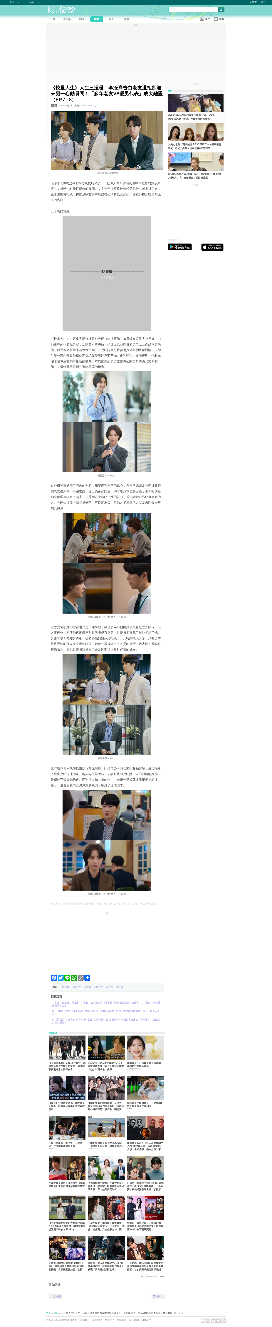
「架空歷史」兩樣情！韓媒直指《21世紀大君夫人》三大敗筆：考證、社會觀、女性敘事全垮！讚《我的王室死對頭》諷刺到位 (106, 1226)
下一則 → (158, 1296)
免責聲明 (109, 1320)
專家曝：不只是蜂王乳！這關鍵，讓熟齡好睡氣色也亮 (145, 1064)
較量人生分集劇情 (81, 987)
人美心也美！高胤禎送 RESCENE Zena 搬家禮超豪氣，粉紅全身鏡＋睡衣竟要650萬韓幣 (194, 146)
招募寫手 (146, 1320)
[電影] (112, 19)
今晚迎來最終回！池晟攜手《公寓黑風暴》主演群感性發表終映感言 (67, 1184)
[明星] (82, 19)
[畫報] (127, 19)
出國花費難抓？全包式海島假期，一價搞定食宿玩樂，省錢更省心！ (106, 1145)
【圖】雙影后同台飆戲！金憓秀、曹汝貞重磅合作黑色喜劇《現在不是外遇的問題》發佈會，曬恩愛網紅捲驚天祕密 (106, 1106)
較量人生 (98, 987)
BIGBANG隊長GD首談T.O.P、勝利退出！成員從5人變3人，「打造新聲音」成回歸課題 (194, 176)
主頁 (48, 1313)
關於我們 (97, 1320)
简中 (263, 2)
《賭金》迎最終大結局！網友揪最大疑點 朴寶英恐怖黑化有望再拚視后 (67, 1106)
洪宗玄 (109, 987)
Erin (90, 105)
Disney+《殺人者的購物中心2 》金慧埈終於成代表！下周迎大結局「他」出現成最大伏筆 (106, 1066)
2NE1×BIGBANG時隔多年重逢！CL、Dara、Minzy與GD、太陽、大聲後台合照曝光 (192, 117)
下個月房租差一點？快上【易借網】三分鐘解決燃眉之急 (65, 1145)
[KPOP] (68, 19)
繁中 (254, 2)
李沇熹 (119, 987)
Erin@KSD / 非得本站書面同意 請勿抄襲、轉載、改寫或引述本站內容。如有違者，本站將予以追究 (104, 903)
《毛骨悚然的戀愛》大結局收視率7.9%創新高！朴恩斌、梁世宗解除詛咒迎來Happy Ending (67, 1226)
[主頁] (53, 19)
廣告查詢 (134, 1320)
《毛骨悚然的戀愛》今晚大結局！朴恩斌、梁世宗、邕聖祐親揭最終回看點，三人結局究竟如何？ (106, 1186)
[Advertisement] (107, 942)
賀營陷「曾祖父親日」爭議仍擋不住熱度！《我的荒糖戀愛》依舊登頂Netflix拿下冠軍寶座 (145, 1226)
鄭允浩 (65, 987)
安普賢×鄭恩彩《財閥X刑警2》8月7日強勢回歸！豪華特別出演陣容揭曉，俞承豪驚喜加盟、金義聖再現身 (67, 1266)
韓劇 (53, 105)
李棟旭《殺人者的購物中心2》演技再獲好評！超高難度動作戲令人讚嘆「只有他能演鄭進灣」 (106, 1266)
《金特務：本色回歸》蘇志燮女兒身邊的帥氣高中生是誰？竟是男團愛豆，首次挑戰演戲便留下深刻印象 (145, 1266)
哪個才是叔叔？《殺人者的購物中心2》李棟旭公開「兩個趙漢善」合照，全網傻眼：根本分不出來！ (145, 1146)
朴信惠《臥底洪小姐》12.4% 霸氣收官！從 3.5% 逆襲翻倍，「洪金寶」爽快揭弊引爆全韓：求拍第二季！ (145, 1186)
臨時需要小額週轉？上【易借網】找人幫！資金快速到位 (145, 1105)
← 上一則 (55, 1296)
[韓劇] (97, 19)
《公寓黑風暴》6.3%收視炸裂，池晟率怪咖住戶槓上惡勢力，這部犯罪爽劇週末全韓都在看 (67, 1066)
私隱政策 (122, 1320)
